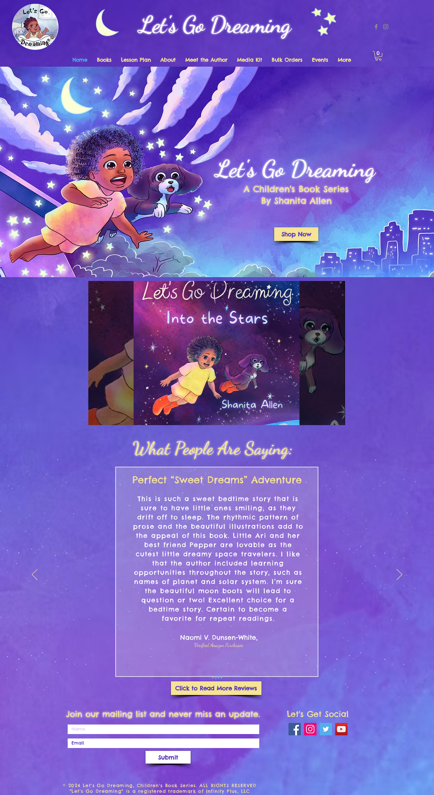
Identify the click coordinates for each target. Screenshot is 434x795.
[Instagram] (385, 26)
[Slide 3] (219, 677)
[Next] (399, 575)
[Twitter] (326, 729)
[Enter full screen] (336, 416)
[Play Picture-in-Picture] (326, 416)
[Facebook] (376, 26)
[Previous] (34, 575)
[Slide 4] (221, 677)
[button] (378, 56)
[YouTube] (341, 729)
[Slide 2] (216, 677)
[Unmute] (107, 416)
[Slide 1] (213, 677)
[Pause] (96, 416)
